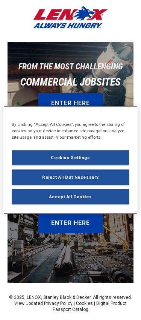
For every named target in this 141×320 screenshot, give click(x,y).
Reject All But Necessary (70, 176)
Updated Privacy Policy (49, 303)
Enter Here (70, 103)
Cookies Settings (70, 157)
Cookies (84, 303)
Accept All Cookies (70, 196)
